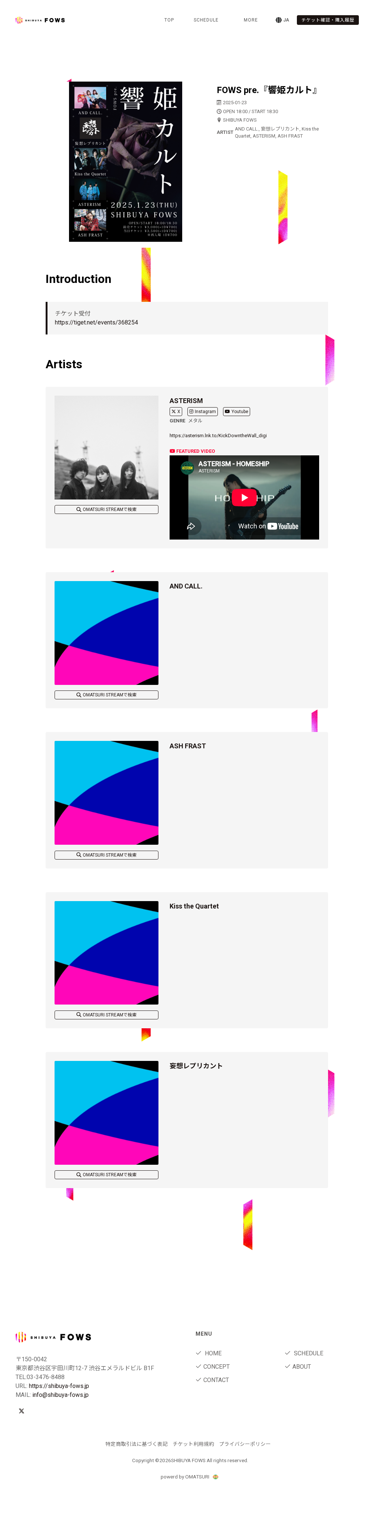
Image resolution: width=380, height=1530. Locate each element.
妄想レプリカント (196, 1066)
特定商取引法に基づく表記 (136, 1444)
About (301, 1366)
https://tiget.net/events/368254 (96, 322)
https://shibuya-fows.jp (59, 1385)
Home (212, 1353)
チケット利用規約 (193, 1444)
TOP (169, 20)
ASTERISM (186, 401)
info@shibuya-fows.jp (60, 1394)
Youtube (240, 411)
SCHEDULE (206, 20)
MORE (251, 20)
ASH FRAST (188, 746)
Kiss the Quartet (194, 906)
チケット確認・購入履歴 (327, 20)
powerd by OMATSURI (185, 1477)
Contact (216, 1380)
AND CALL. (186, 586)
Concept (216, 1366)
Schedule (307, 1353)
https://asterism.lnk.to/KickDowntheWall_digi (218, 435)
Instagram (205, 411)
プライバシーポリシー (245, 1444)
